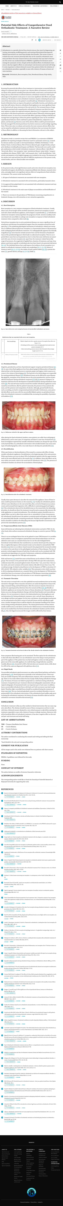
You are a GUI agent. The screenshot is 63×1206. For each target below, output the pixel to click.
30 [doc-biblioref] (6, 384)
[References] (60, 62)
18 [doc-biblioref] (45, 247)
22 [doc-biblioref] (43, 249)
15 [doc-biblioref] (4, 245)
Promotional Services (55, 1170)
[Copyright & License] (60, 59)
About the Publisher (6, 1153)
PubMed (23, 796)
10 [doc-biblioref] (2, 245)
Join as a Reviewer (55, 1155)
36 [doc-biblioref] (8, 547)
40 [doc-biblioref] (45, 588)
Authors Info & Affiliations (9, 33)
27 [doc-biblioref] (55, 367)
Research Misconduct (43, 1175)
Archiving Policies (18, 1151)
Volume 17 (8, 9)
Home (7, 6)
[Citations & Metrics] (60, 56)
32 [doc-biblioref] (52, 446)
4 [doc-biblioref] (14, 122)
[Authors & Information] (60, 50)
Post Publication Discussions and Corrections (42, 1170)
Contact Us (40, 1202)
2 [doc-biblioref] (36, 101)
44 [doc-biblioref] (9, 691)
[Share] (60, 71)
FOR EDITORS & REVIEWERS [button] (40, 6)
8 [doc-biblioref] (27, 219)
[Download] (60, 53)
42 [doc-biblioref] (12, 674)
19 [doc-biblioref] (17, 249)
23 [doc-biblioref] (45, 249)
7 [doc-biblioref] (46, 213)
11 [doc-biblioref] (40, 247)
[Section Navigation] (1, 50)
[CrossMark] (6, 17)
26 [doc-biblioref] (28, 251)
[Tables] (60, 68)
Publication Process (30, 1176)
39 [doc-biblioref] (43, 588)
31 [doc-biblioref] (11, 396)
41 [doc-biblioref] (37, 666)
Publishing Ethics (42, 1173)
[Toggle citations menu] (10, 805)
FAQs (3, 1161)
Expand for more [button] (50, 359)
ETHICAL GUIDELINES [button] (24, 6)
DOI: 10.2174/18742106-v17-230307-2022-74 (48, 37)
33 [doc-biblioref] (45, 460)
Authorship (16, 1163)
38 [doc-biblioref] (49, 575)
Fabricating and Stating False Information (42, 1161)
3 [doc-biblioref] (35, 107)
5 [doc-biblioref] (48, 141)
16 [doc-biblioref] (42, 247)
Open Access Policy (6, 1163)
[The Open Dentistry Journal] (31, 1192)
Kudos (52, 1168)
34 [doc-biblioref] (33, 502)
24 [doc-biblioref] (26, 251)
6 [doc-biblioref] (45, 213)
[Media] (60, 65)
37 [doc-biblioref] (14, 558)
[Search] (60, 2)
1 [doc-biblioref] (6, 99)
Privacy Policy (34, 1202)
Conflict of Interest (43, 1157)
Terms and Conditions (24, 1202)
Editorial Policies (30, 1157)
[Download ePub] (36, 40)
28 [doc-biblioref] (2, 369)
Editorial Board (5, 1156)
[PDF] (39, 40)
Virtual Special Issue (30, 1170)
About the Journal (5, 1151)
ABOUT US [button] (13, 6)
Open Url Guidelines (6, 1165)
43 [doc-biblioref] (2, 681)
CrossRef (18, 796)
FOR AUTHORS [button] (53, 6)
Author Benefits (17, 1157)
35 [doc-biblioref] (2, 533)
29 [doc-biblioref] (21, 375)
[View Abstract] (32, 40)
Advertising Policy (55, 1166)
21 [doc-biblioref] (19, 249)
